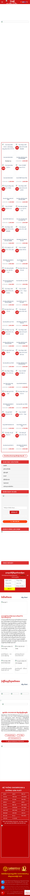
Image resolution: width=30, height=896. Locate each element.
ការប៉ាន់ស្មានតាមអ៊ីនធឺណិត (8, 486)
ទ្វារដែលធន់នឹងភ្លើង (6, 469)
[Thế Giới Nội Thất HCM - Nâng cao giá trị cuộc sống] (11, 2)
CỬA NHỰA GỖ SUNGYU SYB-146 (22, 322)
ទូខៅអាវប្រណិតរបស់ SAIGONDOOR (19, 654)
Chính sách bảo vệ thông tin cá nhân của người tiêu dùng (14, 886)
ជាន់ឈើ (4, 476)
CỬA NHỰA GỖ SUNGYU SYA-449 (8, 261)
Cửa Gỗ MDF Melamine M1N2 (22, 261)
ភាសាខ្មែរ (25, 2)
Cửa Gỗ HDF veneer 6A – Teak (22, 425)
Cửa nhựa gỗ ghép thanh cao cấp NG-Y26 (21, 219)
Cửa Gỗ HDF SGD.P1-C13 (8, 218)
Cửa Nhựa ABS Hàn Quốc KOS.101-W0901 (8, 302)
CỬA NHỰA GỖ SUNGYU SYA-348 (22, 240)
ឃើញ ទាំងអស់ (24, 597)
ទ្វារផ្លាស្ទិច (5, 465)
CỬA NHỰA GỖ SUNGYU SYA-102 (22, 446)
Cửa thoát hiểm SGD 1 (8, 157)
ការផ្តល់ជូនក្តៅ (5, 483)
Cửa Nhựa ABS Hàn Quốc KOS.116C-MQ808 (8, 240)
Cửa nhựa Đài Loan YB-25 (8, 362)
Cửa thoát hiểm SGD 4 (8, 177)
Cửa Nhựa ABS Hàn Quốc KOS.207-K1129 (21, 343)
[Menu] (2, 2)
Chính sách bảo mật (9, 889)
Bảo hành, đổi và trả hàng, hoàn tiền (20, 888)
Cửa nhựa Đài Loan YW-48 (21, 280)
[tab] (5, 794)
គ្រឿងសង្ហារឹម (5, 472)
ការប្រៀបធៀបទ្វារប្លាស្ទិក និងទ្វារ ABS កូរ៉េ (6, 669)
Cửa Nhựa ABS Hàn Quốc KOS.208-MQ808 (21, 158)
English (23, 2)
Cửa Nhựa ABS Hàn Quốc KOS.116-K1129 (8, 343)
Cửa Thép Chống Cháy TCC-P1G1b (8, 384)
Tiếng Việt (21, 2)
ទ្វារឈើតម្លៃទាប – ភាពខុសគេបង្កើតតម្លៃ (6, 654)
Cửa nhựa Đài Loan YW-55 (21, 404)
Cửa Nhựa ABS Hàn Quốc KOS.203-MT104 (21, 363)
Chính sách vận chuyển (20, 889)
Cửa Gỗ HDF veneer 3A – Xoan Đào (22, 302)
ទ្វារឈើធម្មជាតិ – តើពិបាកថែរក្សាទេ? (21, 669)
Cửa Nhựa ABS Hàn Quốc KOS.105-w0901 (21, 199)
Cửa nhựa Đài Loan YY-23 (8, 321)
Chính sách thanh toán (6, 888)
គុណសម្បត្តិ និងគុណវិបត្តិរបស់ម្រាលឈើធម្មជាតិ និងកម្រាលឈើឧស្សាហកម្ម (12, 616)
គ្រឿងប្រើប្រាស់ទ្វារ (6, 479)
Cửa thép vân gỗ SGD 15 (8, 445)
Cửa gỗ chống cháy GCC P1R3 (8, 199)
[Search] (27, 2)
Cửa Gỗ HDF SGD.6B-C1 (22, 383)
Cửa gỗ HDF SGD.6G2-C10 (8, 424)
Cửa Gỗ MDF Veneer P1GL (21, 177)
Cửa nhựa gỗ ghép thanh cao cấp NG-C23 (8, 281)
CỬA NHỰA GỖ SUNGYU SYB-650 (8, 405)
